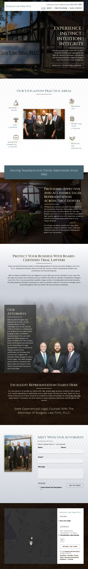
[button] (86, 556)
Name (40, 447)
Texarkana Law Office (69, 535)
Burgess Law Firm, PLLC (72, 551)
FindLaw (70, 559)
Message (41, 467)
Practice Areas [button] (61, 8)
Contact (78, 8)
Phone (63, 447)
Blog (72, 8)
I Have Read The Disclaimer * (51, 488)
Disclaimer (41, 483)
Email (41, 457)
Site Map (70, 555)
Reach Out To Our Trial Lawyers (66, 65)
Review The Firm (69, 546)
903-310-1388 (76, 4)
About (49, 8)
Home (43, 8)
